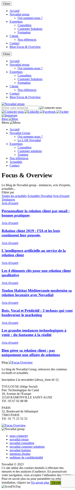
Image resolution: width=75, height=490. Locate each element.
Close (6, 3)
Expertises (16, 21)
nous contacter (19, 435)
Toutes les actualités (14, 196)
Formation (24, 32)
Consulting (24, 25)
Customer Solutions (30, 28)
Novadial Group (20, 133)
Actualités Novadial (39, 196)
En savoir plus (40, 482)
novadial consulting (22, 443)
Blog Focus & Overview (25, 46)
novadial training (20, 450)
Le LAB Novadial (29, 140)
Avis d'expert (61, 196)
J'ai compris (58, 482)
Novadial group (19, 14)
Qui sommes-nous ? (30, 18)
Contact (14, 43)
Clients (14, 36)
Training (23, 154)
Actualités (16, 162)
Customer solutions (30, 151)
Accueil (14, 10)
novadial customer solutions (27, 446)
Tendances (8, 199)
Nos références (27, 39)
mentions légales (20, 454)
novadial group (19, 439)
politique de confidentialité (26, 457)
